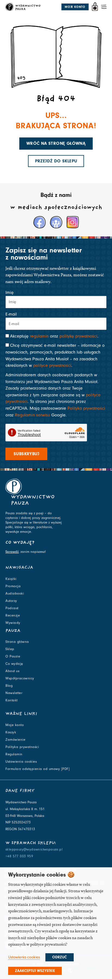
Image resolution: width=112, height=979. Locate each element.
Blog (9, 686)
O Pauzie (12, 656)
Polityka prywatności (86, 408)
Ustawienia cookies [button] (24, 957)
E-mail (11, 314)
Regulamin (14, 754)
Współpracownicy (19, 678)
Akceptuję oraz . (54, 336)
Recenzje (12, 615)
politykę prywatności (78, 336)
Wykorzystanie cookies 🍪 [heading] (41, 874)
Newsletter (13, 693)
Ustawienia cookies (21, 761)
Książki (11, 579)
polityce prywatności (52, 365)
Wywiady (12, 623)
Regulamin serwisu (32, 415)
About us (12, 671)
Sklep (9, 649)
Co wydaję (14, 664)
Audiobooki (14, 593)
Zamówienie (15, 740)
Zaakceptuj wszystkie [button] (35, 971)
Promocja (13, 586)
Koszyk (10, 732)
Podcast (11, 608)
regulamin (39, 336)
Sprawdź (11, 552)
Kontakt (11, 700)
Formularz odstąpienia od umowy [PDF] (37, 769)
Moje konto (14, 725)
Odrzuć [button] (59, 957)
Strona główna (17, 642)
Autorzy (11, 601)
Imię (9, 292)
